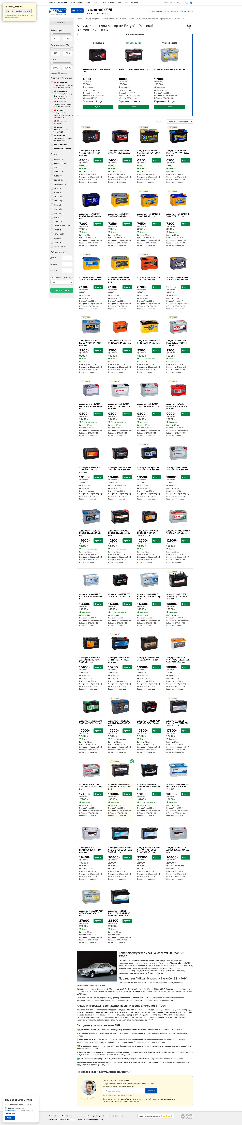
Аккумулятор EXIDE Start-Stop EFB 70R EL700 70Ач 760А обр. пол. (120, 849)
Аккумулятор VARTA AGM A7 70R (169, 69)
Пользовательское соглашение (61, 1120)
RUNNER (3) (58, 217)
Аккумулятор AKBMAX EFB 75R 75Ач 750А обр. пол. (119, 279)
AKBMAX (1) (58, 159)
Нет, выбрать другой (21, 11)
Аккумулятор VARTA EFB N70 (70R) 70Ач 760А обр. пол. (177, 786)
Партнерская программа (97, 1116)
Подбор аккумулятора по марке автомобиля (101, 19)
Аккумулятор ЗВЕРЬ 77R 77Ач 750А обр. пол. (148, 278)
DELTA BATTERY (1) (61, 184)
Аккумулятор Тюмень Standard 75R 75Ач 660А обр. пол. (148, 152)
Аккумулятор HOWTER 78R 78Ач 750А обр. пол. (177, 468)
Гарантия (80, 3)
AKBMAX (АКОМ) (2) (61, 163)
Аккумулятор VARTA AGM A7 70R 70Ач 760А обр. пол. (91, 913)
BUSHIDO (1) (58, 172)
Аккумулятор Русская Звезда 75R (96, 70)
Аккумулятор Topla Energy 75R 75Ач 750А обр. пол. (176, 406)
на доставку (59, 122)
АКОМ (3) (57, 238)
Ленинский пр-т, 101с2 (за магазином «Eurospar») (63, 85)
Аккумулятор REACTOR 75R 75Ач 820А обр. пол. (177, 278)
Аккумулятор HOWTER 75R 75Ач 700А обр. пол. (148, 405)
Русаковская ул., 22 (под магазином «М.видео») (62, 104)
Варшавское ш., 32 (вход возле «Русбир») (62, 138)
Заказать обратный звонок (97, 14)
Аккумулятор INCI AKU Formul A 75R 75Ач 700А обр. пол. (90, 343)
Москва (52, 3)
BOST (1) (57, 168)
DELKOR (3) (58, 180)
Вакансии (134, 3)
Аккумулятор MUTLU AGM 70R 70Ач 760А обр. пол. (90, 786)
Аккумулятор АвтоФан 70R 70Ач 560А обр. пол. (119, 151)
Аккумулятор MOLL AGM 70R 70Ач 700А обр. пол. (148, 722)
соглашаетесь (11, 1111)
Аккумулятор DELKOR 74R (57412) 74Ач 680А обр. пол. (177, 596)
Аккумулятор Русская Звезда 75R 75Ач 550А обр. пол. (89, 152)
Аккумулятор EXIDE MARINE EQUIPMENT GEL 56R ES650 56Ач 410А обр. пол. (119, 914)
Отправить (151, 1091)
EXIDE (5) (57, 188)
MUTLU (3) (58, 209)
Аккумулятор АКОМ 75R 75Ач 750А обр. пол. (148, 215)
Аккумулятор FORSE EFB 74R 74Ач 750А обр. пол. (148, 342)
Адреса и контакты (185, 11)
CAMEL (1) (58, 176)
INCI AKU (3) (58, 201)
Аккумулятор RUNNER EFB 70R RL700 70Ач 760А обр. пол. (147, 533)
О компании (62, 3)
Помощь (124, 1116)
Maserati (123, 19)
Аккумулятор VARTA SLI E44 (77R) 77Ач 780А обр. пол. (149, 596)
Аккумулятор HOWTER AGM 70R (133, 69)
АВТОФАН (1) (59, 234)
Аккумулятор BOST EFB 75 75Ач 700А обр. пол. (148, 658)
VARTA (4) (57, 230)
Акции (125, 3)
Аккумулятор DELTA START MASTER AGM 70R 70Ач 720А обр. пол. (178, 659)
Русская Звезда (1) (61, 246)
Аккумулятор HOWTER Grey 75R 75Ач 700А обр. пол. (90, 406)
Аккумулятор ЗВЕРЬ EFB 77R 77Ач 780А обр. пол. (119, 342)
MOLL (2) (57, 205)
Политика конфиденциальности (90, 1120)
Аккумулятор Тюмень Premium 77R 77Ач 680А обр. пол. (177, 152)
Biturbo (131, 19)
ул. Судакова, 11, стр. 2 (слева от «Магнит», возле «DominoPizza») (63, 113)
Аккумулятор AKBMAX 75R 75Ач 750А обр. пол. (119, 215)
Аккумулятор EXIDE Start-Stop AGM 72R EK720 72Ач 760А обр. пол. (149, 849)
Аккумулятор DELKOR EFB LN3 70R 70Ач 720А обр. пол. (90, 849)
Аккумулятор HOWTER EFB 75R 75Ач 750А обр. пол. (119, 533)
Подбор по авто (99, 3)
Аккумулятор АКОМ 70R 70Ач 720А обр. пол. (177, 215)
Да (7, 11)
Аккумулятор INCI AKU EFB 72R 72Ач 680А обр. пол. (90, 533)
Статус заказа (170, 11)
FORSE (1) (57, 192)
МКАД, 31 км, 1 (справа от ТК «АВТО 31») (62, 129)
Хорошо (10, 1118)
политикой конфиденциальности (127, 1101)
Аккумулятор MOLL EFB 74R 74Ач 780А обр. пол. (119, 595)
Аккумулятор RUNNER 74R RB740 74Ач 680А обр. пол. (89, 469)
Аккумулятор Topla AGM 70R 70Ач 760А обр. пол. (90, 722)
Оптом (72, 3)
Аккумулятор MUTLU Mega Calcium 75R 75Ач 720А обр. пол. (177, 343)
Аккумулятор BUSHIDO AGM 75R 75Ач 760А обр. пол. (148, 786)
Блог (88, 3)
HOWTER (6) (58, 197)
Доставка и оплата (155, 11)
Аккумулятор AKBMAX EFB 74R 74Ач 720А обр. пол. (90, 216)
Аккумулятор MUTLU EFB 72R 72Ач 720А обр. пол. (178, 532)
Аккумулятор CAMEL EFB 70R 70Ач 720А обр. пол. (119, 468)
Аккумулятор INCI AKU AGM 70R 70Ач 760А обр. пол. (119, 723)
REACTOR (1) (59, 213)
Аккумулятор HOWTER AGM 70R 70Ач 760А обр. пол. (119, 786)
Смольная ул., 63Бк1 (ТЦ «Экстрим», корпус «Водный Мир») (62, 94)
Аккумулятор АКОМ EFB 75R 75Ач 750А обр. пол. (90, 278)
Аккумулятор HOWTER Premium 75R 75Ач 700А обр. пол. (119, 406)
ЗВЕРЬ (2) (57, 242)
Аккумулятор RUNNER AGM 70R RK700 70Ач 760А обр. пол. (89, 659)
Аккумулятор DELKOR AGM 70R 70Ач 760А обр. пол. (177, 849)
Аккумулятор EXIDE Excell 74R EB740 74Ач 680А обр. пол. (120, 659)
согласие (137, 1099)
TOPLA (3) (58, 222)
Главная (80, 19)
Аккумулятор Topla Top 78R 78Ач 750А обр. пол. (148, 468)
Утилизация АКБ (114, 3)
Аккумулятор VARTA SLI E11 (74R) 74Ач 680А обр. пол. (90, 596)
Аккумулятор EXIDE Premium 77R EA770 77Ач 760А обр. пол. (177, 723)
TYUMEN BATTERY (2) (62, 226)
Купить (98, 107)
